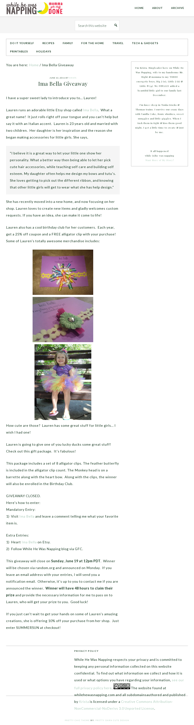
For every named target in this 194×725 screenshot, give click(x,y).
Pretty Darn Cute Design (112, 720)
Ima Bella (90, 110)
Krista (84, 701)
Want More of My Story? (159, 160)
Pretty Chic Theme (77, 720)
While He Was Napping (34, 8)
